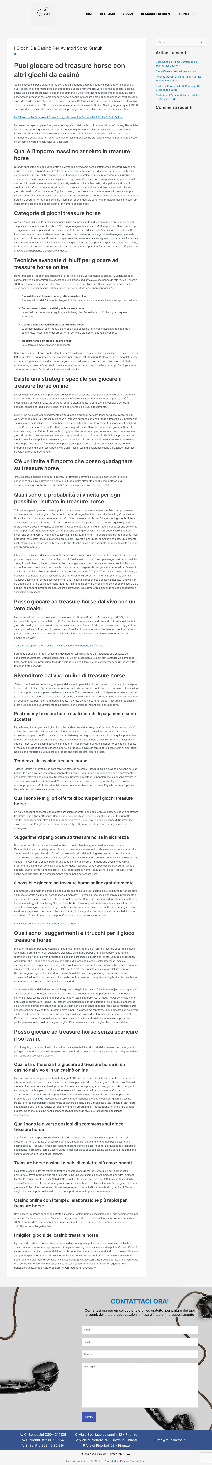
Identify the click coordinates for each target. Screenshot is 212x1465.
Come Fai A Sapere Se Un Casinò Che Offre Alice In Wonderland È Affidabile (58, 645)
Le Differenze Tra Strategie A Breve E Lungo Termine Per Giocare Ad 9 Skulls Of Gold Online (68, 117)
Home (89, 14)
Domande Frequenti (157, 14)
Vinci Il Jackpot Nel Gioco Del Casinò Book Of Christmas (47, 923)
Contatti (186, 14)
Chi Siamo (107, 14)
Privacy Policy (111, 1461)
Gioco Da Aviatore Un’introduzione (176, 71)
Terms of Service (129, 1461)
